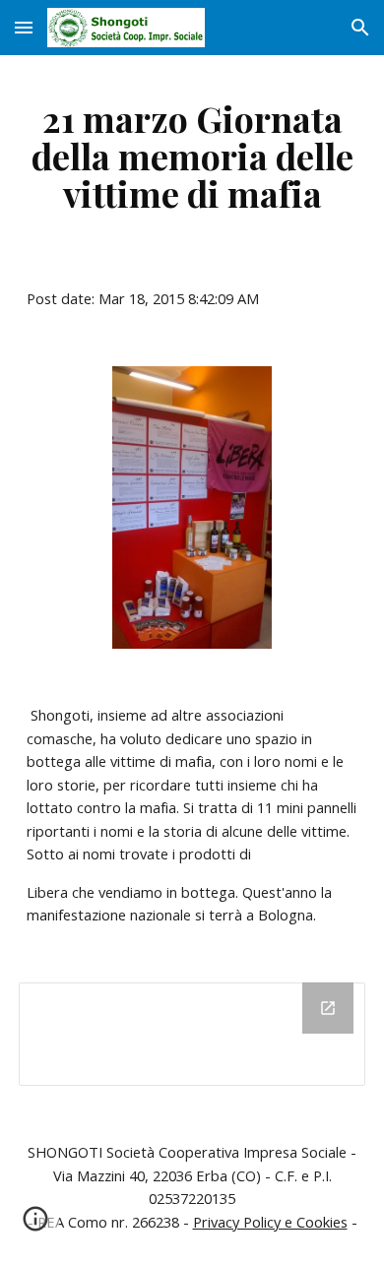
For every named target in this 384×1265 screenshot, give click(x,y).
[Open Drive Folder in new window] (327, 1008)
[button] (23, 27)
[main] (192, 155)
